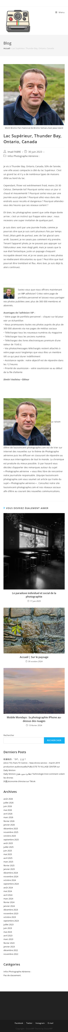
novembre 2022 (10, 954)
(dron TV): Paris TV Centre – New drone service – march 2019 (31, 762)
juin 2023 (7, 928)
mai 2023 (7, 931)
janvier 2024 (9, 906)
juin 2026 (7, 806)
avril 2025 (7, 858)
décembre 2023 (10, 909)
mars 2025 (8, 861)
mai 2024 (7, 891)
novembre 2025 (10, 832)
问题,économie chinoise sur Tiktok (19, 781)
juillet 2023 (8, 924)
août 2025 (8, 843)
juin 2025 (7, 850)
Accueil (6, 48)
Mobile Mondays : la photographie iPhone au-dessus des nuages (34, 719)
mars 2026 (8, 817)
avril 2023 (7, 935)
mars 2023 (8, 939)
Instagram (40, 1023)
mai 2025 (7, 854)
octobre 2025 (9, 835)
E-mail (50, 1023)
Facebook (19, 1023)
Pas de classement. (12, 975)
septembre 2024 (11, 883)
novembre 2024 (10, 876)
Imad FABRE (14, 151)
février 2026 (8, 821)
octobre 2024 (9, 880)
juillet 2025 (8, 847)
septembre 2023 (11, 920)
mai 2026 (7, 810)
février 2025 (8, 865)
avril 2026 (7, 813)
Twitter (29, 1023)
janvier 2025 (9, 869)
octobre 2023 (9, 917)
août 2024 (8, 887)
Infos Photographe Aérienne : (23, 156)
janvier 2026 (9, 824)
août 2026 (8, 798)
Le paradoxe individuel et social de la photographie (34, 594)
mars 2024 (8, 898)
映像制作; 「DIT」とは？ (14, 759)
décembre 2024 (10, 872)
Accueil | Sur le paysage (34, 657)
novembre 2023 (10, 913)
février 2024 (8, 902)
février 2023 (8, 943)
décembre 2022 (10, 950)
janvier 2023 (9, 946)
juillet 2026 (8, 802)
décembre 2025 (10, 828)
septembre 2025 (11, 839)
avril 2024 (7, 895)
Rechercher (8, 735)
